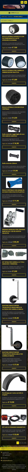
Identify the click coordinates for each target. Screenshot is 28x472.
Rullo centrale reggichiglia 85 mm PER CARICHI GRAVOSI (13, 135)
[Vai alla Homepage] (14, 4)
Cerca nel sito (22, 2)
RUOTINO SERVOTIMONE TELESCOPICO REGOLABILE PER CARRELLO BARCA (12, 354)
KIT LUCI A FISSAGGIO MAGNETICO (13, 427)
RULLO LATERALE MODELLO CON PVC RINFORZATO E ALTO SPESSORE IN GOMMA (13, 38)
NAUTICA (10, 16)
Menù (25, 2)
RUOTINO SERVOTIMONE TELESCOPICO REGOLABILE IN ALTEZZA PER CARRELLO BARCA (12, 307)
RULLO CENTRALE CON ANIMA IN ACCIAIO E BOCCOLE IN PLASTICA (13, 191)
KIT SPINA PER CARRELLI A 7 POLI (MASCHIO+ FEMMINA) (13, 263)
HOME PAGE (4, 16)
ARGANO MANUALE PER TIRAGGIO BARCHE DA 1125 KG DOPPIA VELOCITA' (13, 231)
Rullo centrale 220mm (9, 163)
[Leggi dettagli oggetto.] (14, 29)
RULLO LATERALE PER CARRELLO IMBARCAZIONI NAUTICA (13, 71)
